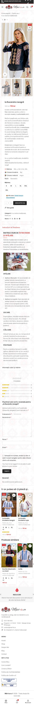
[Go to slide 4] (19, 76)
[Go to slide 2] (16, 76)
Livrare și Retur (6, 669)
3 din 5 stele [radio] (17, 414)
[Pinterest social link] (15, 218)
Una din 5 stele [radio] (14, 414)
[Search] (27, 7)
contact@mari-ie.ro (10, 627)
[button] (3, 50)
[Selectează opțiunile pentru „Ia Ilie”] (30, 546)
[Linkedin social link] (17, 218)
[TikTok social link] (28, 3)
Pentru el (21, 571)
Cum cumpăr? (6, 665)
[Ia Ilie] (25, 555)
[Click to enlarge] (5, 74)
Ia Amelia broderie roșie (23, 519)
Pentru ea (15, 13)
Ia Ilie (20, 569)
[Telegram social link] (19, 218)
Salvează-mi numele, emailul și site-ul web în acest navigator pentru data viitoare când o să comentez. (16, 458)
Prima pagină (5, 13)
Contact (4, 654)
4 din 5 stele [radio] (19, 414)
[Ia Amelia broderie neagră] (9, 505)
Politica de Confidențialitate (10, 672)
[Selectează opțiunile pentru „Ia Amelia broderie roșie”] (30, 495)
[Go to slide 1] (14, 76)
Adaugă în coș (20, 203)
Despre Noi (5, 647)
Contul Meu (5, 662)
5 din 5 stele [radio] (20, 414)
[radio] (6, 185)
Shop (3, 644)
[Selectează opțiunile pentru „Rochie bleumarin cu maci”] (14, 546)
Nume (4, 439)
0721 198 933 (8, 620)
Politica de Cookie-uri (8, 675)
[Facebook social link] (10, 218)
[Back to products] (5, 20)
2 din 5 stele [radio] (16, 414)
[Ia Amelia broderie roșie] (25, 505)
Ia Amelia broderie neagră (8, 519)
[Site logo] (15, 7)
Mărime (7, 182)
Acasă (3, 640)
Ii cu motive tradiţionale (9, 16)
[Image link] (13, 609)
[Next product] (7, 20)
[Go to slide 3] (17, 76)
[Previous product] (2, 20)
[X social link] (12, 218)
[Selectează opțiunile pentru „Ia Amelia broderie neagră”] (14, 495)
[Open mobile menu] (2, 7)
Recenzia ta (6, 417)
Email (4, 447)
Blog (2, 651)
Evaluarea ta (7, 414)
